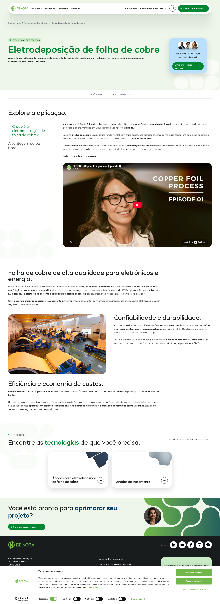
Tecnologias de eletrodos (36, 23)
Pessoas (75, 8)
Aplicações (49, 8)
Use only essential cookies (194, 589)
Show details (136, 599)
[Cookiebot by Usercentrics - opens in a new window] (21, 599)
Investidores (130, 8)
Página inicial (14, 23)
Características (121, 94)
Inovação (63, 8)
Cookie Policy (91, 587)
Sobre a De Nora (149, 8)
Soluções (35, 8)
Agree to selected (194, 581)
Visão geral (97, 94)
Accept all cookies (193, 572)
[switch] (77, 599)
